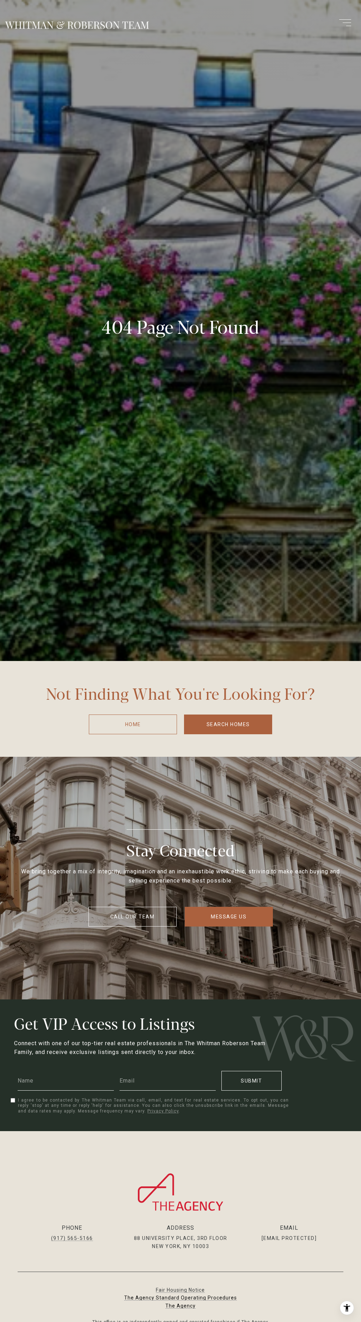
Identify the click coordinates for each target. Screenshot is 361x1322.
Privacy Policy (163, 1111)
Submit (251, 1081)
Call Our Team (132, 916)
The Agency (180, 1306)
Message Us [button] (228, 916)
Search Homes (228, 724)
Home (133, 724)
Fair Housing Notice (180, 1290)
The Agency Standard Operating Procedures (180, 1298)
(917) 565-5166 (72, 1238)
